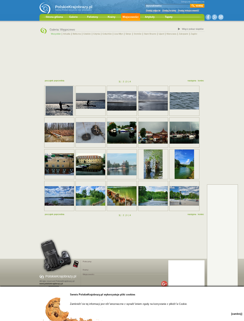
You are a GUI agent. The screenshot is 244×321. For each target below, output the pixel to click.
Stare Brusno (150, 34)
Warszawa (171, 34)
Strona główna (54, 16)
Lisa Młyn (118, 34)
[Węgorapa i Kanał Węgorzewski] (90, 196)
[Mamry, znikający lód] (122, 101)
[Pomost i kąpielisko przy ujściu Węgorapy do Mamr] (184, 196)
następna (192, 80)
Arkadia (66, 34)
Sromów (137, 34)
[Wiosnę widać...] (90, 132)
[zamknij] (236, 313)
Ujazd (161, 34)
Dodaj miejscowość (188, 10)
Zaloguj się (186, 2)
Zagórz (194, 34)
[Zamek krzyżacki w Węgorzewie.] (59, 164)
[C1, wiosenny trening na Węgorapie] (59, 101)
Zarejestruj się (198, 2)
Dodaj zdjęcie (153, 10)
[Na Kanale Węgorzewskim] (153, 164)
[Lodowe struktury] (184, 100)
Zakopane (183, 34)
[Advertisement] (122, 58)
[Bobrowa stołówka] (59, 132)
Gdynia (96, 34)
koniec (201, 80)
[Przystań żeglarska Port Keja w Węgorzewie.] (122, 133)
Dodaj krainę (169, 10)
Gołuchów (107, 34)
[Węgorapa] (184, 164)
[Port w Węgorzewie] (122, 164)
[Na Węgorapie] (122, 196)
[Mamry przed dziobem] (59, 196)
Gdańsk (87, 34)
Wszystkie (56, 34)
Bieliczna (77, 34)
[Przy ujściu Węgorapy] (153, 196)
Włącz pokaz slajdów (193, 29)
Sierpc (128, 34)
